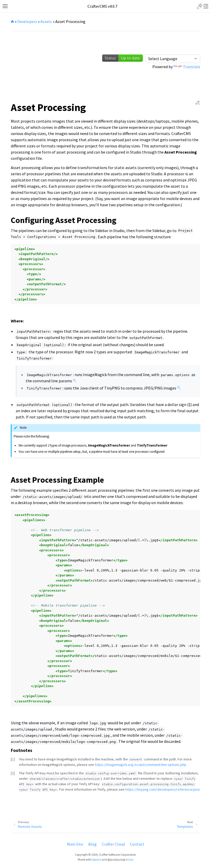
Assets (46, 21)
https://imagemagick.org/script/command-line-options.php (140, 764)
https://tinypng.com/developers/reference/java (162, 789)
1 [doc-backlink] (13, 759)
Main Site (75, 844)
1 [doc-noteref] (74, 380)
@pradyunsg (116, 859)
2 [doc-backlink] (13, 773)
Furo (130, 859)
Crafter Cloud (113, 844)
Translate (191, 66)
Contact (137, 844)
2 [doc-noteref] (178, 387)
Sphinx (96, 859)
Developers (27, 21)
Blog (92, 844)
